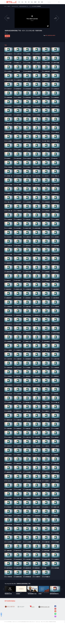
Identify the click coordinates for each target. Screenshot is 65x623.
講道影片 (9, 6)
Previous (3, 589)
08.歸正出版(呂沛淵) (15, 6)
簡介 (19, 2)
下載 (25, 2)
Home (5, 6)
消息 (32, 2)
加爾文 (46, 35)
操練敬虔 (53, 35)
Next (61, 589)
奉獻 (39, 2)
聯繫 (42, 2)
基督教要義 (50, 35)
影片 (22, 2)
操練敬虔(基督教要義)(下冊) (23, 6)
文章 (28, 2)
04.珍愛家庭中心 (29, 592)
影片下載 (7, 36)
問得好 (35, 2)
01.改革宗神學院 (41, 592)
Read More (6, 37)
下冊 (30, 6)
